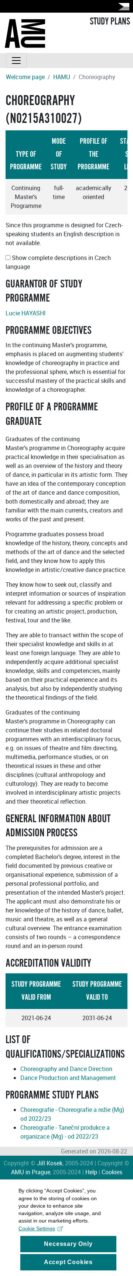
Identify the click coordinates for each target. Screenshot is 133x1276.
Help (91, 1172)
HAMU (61, 77)
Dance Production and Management (68, 1078)
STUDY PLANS (110, 21)
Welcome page (25, 77)
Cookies (112, 1172)
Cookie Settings (36, 1228)
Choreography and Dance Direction (66, 1069)
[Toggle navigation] (16, 60)
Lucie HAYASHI (26, 313)
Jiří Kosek (49, 1163)
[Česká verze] (122, 6)
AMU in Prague (30, 1172)
